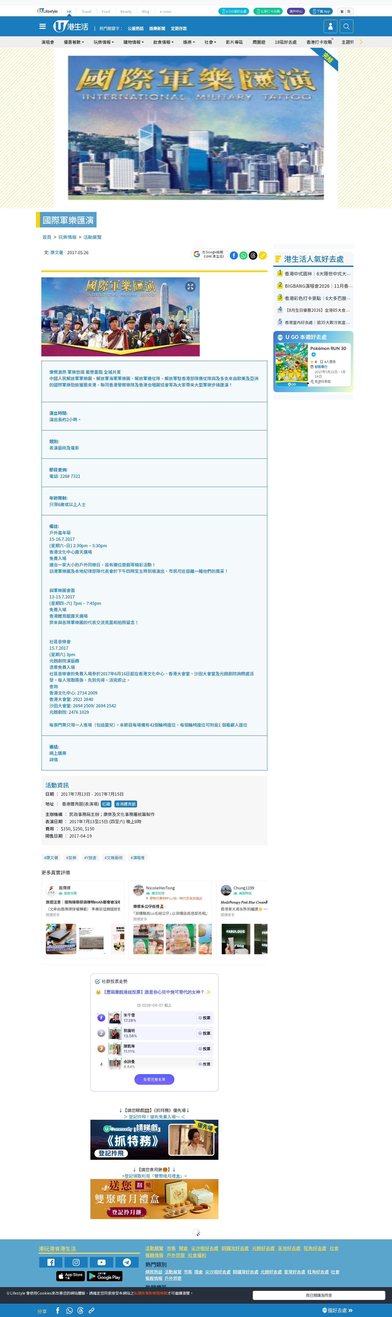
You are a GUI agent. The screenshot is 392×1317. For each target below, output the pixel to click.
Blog (145, 11)
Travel (86, 11)
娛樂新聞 (157, 28)
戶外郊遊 (176, 1255)
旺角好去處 (315, 1248)
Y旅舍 (91, 857)
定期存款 (179, 28)
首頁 (46, 237)
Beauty (126, 11)
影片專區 (234, 42)
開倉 (183, 1248)
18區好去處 (286, 42)
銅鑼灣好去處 (235, 1248)
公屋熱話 (136, 28)
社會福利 (197, 1255)
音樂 (72, 857)
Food (106, 11)
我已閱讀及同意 (319, 1295)
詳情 (53, 759)
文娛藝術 (115, 857)
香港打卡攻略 (319, 42)
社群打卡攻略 (270, 11)
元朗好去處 (263, 1248)
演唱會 (47, 42)
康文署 (56, 252)
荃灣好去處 (289, 1248)
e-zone (165, 11)
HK (69, 11)
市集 (171, 1248)
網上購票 (57, 753)
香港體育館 (126, 804)
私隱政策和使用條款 (150, 1293)
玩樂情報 (67, 237)
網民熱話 (153, 1271)
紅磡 (106, 804)
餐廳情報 (154, 1255)
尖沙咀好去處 (204, 1248)
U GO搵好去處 (236, 11)
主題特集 (350, 42)
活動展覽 (92, 237)
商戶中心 (296, 11)
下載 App (323, 11)
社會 (334, 1248)
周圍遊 (259, 42)
